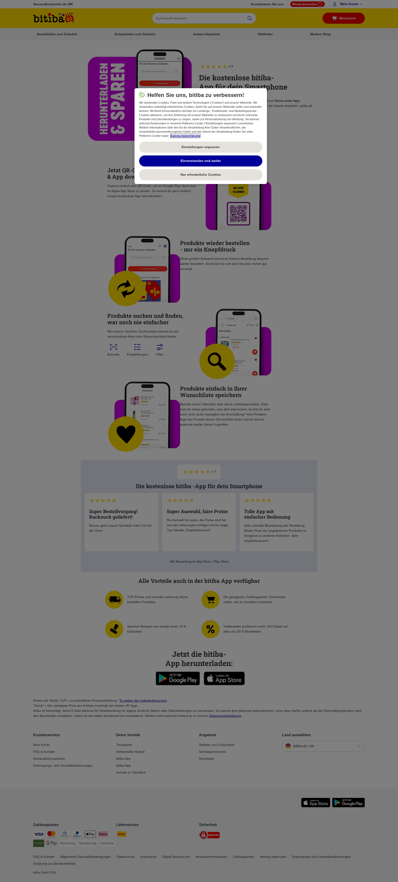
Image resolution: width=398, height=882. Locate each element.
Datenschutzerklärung (185, 135)
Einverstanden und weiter (201, 161)
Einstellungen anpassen (200, 147)
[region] (201, 136)
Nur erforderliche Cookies (201, 174)
